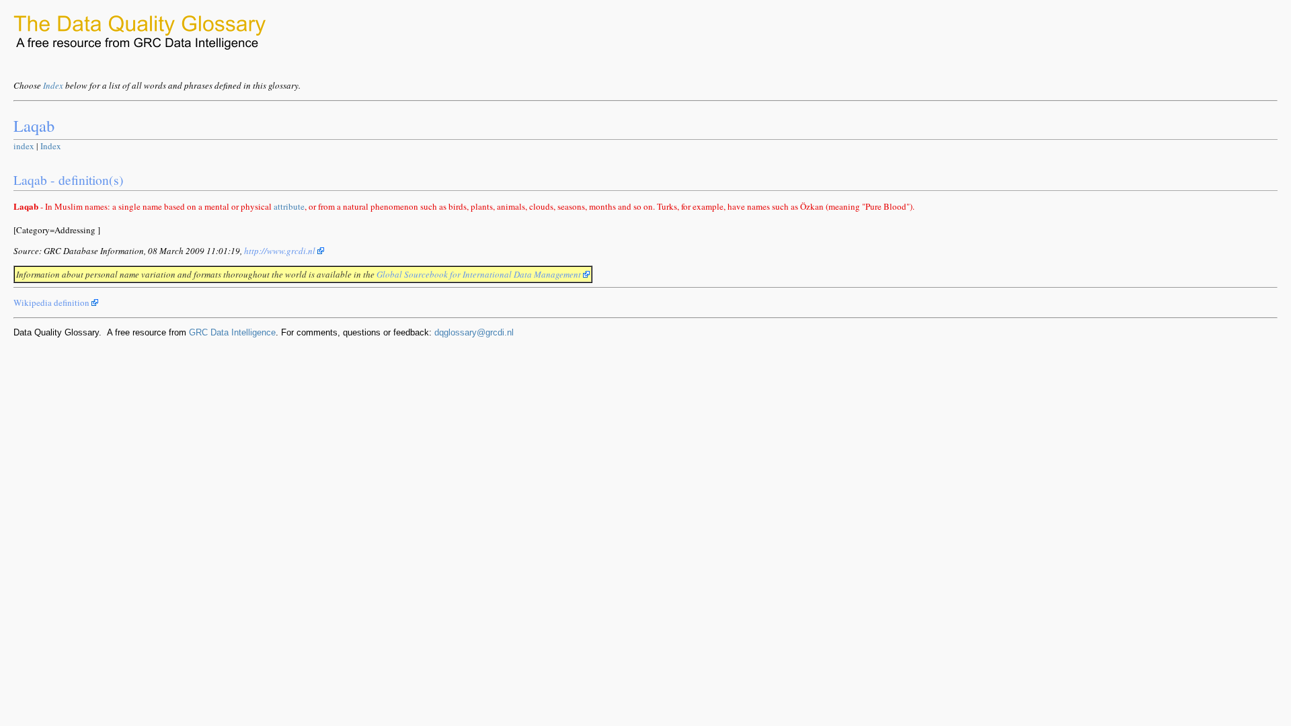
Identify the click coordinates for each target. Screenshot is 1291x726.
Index (53, 85)
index (23, 146)
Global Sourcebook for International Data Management (480, 274)
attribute (289, 206)
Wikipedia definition (52, 302)
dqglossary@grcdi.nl (474, 332)
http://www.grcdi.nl (280, 251)
